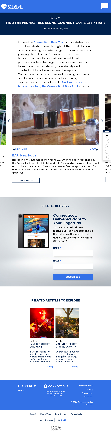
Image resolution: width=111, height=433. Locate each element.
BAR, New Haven (25, 155)
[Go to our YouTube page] (30, 386)
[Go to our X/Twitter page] (22, 386)
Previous (21, 149)
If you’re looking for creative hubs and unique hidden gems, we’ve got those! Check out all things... (41, 356)
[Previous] (9, 121)
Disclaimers (88, 396)
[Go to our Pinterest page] (35, 386)
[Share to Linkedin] (107, 157)
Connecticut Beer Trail (48, 42)
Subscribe (72, 276)
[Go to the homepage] (12, 6)
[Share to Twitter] (107, 146)
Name (56, 248)
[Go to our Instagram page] (26, 386)
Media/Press (45, 414)
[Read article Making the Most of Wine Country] (67, 323)
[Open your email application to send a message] (107, 136)
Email (56, 261)
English (63, 420)
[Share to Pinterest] (107, 152)
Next (93, 149)
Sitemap (90, 389)
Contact (32, 414)
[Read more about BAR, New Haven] (55, 119)
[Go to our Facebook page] (19, 386)
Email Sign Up (60, 414)
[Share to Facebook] (107, 141)
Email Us (21, 390)
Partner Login (76, 414)
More (49, 367)
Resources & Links (86, 385)
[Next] (102, 121)
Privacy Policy (87, 393)
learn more (26, 180)
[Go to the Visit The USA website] (55, 428)
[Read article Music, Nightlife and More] (42, 323)
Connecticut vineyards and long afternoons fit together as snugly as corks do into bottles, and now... (67, 356)
